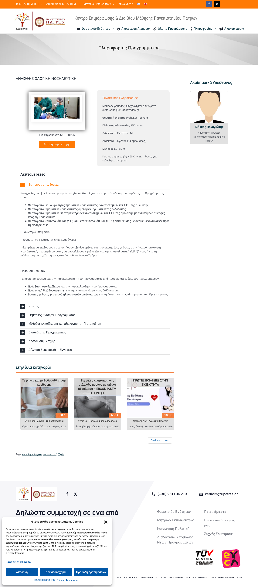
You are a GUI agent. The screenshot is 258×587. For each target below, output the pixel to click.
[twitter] (217, 4)
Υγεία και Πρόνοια (34, 421)
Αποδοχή (22, 572)
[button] (106, 522)
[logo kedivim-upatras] (39, 21)
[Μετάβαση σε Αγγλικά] (145, 4)
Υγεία (61, 454)
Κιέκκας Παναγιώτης (209, 127)
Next (167, 440)
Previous (155, 440)
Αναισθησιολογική (32, 454)
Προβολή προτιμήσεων (91, 572)
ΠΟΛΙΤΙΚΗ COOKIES (44, 580)
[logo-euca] (231, 558)
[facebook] (209, 4)
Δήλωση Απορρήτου (67, 580)
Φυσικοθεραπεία (54, 421)
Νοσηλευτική (140, 421)
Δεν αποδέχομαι (56, 572)
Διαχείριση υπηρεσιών (19, 562)
